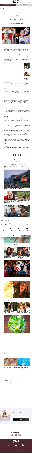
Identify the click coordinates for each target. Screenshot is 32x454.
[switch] (12, 230)
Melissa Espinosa (14, 21)
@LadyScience (6, 116)
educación (9, 166)
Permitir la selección (16, 235)
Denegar (6, 235)
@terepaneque (6, 129)
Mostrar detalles (27, 233)
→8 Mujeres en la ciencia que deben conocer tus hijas (12, 146)
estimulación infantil (15, 166)
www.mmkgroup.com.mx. (20, 450)
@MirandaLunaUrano (8, 98)
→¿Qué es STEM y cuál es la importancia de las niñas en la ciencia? (15, 144)
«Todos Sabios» (24, 85)
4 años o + (16, 15)
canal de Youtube (7, 112)
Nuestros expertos (4, 8)
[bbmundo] (16, 2)
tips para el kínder (7, 167)
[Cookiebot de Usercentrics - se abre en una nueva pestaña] (25, 217)
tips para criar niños (25, 166)
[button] (2, 2)
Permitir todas (26, 235)
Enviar (21, 419)
